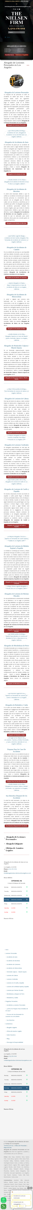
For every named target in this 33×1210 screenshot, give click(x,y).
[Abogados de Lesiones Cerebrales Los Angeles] (16, 437)
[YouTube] (19, 9)
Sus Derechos (10, 1020)
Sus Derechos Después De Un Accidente (16, 797)
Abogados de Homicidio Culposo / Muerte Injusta (16, 347)
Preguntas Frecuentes (12, 1001)
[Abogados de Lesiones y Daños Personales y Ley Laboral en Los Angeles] (16, 787)
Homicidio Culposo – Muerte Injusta (16, 972)
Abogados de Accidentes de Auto (16, 142)
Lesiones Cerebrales (12, 979)
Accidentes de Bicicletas (13, 960)
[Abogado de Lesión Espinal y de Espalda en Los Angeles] (16, 538)
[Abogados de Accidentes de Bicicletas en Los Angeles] (16, 181)
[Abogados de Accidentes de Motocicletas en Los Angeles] (16, 286)
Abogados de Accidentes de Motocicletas (16, 296)
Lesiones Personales (11, 953)
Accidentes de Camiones (13, 964)
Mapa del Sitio (8, 1147)
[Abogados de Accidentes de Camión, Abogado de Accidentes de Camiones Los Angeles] (16, 238)
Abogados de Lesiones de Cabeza (17, 399)
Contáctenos (9, 1024)
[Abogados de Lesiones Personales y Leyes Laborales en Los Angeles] (16, 740)
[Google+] (15, 9)
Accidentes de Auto (12, 957)
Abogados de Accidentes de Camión (16, 248)
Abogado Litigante (12, 1027)
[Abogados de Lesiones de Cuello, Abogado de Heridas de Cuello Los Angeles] (16, 481)
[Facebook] (13, 9)
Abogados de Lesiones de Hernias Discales (16, 595)
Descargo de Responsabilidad (15, 1042)
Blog (8, 1038)
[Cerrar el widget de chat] (31, 1188)
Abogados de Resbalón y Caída (16, 705)
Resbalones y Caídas (12, 997)
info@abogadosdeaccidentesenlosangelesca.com (18, 6)
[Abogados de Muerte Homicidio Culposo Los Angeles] (16, 337)
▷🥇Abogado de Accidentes (16, 18)
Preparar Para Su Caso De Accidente (16, 750)
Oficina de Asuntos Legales (14, 1031)
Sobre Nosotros (11, 1035)
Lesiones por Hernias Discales (15, 990)
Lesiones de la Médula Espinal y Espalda (18, 986)
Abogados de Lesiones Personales (16, 92)
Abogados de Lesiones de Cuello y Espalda (16, 490)
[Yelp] (17, 9)
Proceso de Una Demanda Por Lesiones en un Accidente (15, 1015)
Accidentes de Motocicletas (14, 968)
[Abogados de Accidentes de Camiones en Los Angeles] (16, 81)
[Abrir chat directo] (28, 1188)
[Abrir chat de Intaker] (13, 1209)
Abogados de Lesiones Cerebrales (16, 445)
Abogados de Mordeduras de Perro (16, 646)
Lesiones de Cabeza (12, 975)
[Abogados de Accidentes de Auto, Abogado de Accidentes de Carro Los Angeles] (16, 133)
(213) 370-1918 (24, 1)
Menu (8, 37)
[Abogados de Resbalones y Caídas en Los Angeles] (16, 696)
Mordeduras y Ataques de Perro (15, 994)
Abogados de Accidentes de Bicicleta (16, 190)
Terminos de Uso (8, 1145)
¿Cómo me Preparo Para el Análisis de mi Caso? (17, 1009)
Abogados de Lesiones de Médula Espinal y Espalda (16, 547)
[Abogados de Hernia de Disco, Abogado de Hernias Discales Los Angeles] (16, 587)
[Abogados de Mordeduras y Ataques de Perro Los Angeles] (16, 637)
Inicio (7, 949)
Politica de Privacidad (20, 1145)
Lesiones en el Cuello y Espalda (15, 983)
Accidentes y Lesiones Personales (16, 1005)
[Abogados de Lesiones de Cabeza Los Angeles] (16, 391)
